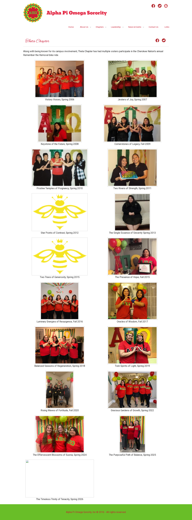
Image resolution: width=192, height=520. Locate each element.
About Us (84, 27)
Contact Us (153, 27)
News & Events (134, 27)
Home (71, 27)
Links (167, 27)
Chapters (100, 27)
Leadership (116, 27)
